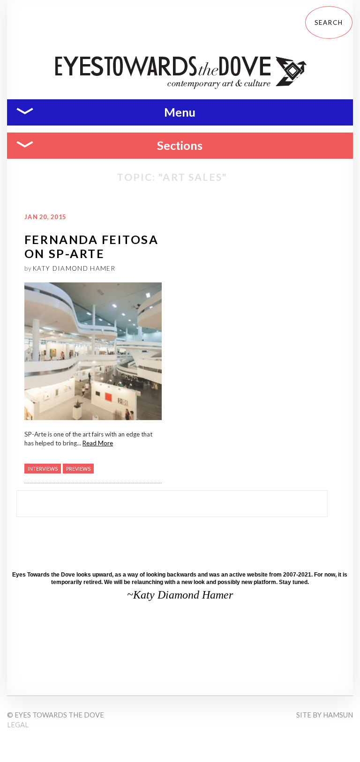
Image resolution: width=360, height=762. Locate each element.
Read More (97, 443)
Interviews (43, 469)
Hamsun (338, 715)
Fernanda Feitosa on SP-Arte (91, 246)
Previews (78, 469)
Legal (18, 725)
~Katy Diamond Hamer (180, 595)
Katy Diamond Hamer (74, 268)
